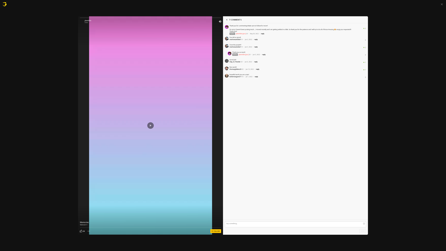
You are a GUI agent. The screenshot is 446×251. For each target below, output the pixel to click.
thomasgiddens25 (235, 69)
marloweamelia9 (235, 39)
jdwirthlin (88, 20)
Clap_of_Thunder (235, 62)
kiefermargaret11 (235, 77)
